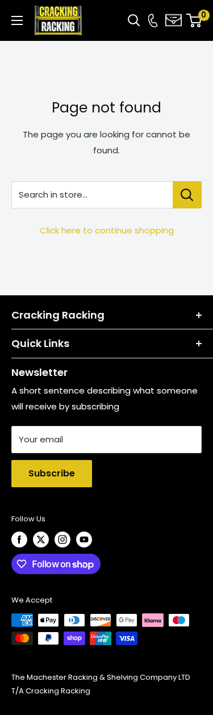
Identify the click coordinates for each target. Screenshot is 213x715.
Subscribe (51, 473)
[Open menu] (17, 20)
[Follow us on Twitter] (41, 539)
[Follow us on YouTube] (84, 539)
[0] (194, 20)
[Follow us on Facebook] (19, 539)
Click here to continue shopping (107, 230)
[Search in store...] (187, 194)
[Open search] (134, 20)
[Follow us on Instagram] (62, 539)
